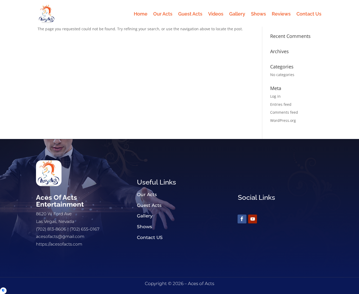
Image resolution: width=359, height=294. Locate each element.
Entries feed (280, 104)
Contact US (150, 237)
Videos (215, 14)
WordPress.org (283, 120)
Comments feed (284, 112)
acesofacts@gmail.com (60, 236)
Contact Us (308, 14)
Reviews (281, 14)
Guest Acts (190, 14)
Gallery (237, 14)
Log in (275, 96)
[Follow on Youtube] (252, 219)
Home (140, 14)
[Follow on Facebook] (242, 219)
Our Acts (162, 14)
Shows (258, 14)
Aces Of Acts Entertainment (60, 200)
